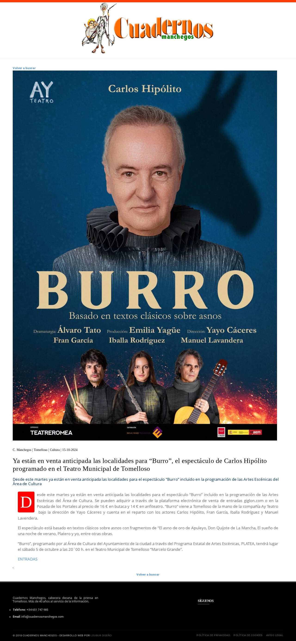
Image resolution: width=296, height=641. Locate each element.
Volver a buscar (24, 68)
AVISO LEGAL (275, 635)
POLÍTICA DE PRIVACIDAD (213, 635)
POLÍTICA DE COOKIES (248, 635)
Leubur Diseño (101, 635)
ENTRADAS (27, 559)
